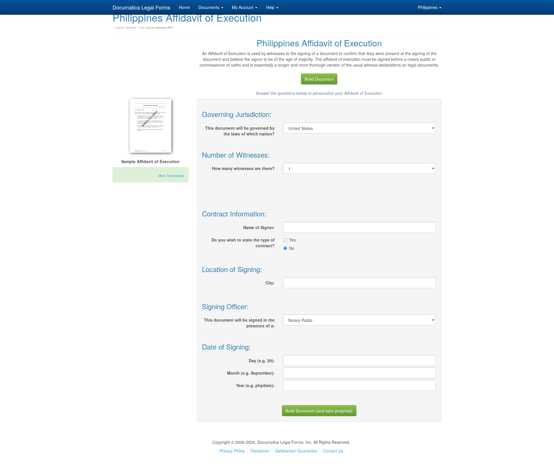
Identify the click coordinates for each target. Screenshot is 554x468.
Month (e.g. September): (251, 373)
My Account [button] (243, 7)
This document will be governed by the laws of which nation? (240, 131)
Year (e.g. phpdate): (255, 385)
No (291, 248)
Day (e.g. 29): (262, 360)
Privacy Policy (232, 451)
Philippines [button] (428, 7)
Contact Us (333, 451)
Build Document (319, 79)
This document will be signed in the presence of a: (239, 323)
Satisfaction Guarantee (296, 451)
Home (184, 7)
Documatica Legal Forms (141, 7)
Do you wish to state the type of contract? (243, 242)
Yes (292, 240)
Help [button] (271, 7)
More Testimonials (171, 175)
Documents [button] (209, 7)
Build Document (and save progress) (319, 411)
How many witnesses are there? (243, 168)
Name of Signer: (259, 227)
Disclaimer (259, 451)
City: (270, 283)
